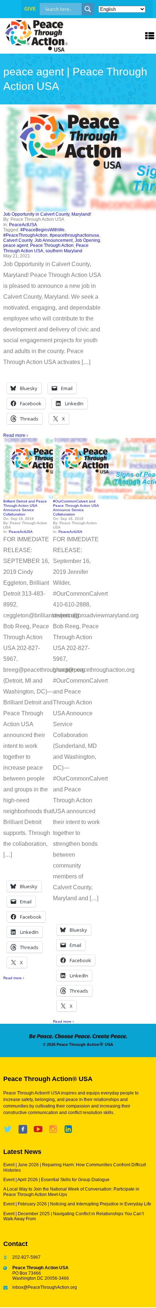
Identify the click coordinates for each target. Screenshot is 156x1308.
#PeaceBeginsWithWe (42, 229)
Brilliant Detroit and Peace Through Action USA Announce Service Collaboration (25, 507)
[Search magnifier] (88, 9)
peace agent (15, 245)
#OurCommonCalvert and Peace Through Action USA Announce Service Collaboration (76, 507)
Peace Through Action (52, 245)
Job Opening (87, 240)
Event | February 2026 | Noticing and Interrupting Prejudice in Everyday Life (77, 1203)
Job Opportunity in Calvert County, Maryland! (47, 214)
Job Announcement (53, 240)
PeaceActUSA (23, 224)
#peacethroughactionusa (74, 235)
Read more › (15, 435)
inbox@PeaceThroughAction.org (44, 1287)
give (30, 9)
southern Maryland (63, 250)
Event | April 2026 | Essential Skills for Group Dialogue (56, 1179)
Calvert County (17, 240)
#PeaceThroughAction (25, 235)
